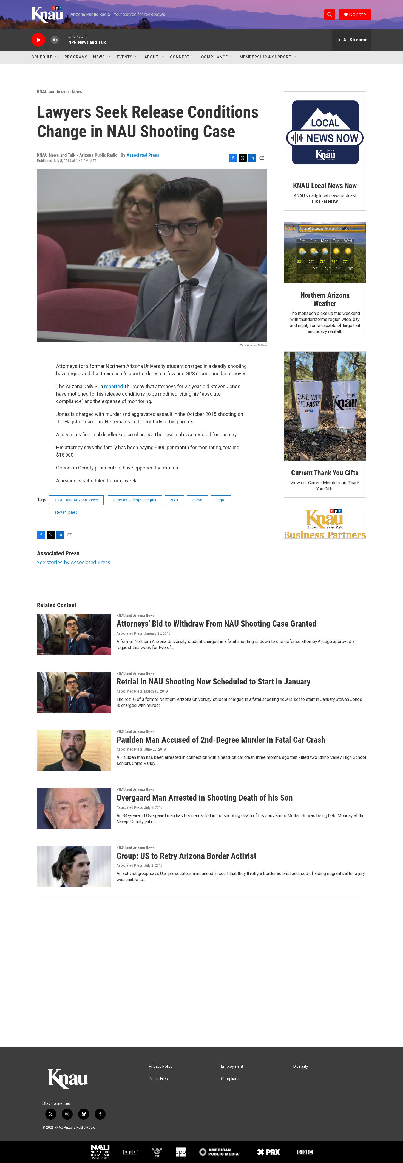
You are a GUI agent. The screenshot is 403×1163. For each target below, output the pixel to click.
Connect (179, 57)
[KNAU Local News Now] (325, 133)
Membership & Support (265, 57)
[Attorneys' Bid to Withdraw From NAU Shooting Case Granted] (74, 634)
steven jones (66, 512)
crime (197, 500)
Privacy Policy (160, 1066)
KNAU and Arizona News (59, 91)
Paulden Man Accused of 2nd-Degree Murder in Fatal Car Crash (221, 740)
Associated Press (143, 155)
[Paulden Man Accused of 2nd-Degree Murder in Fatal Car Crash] (74, 750)
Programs (76, 57)
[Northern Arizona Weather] (325, 252)
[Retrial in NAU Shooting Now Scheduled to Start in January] (74, 692)
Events (125, 57)
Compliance (214, 57)
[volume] (54, 40)
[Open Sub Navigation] (57, 57)
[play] (38, 40)
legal (221, 500)
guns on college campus (134, 500)
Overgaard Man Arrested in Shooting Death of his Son (205, 798)
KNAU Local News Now (325, 185)
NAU (174, 500)
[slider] (63, 40)
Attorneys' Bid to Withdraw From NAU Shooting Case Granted (216, 623)
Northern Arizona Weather (325, 299)
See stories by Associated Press (73, 562)
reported (113, 386)
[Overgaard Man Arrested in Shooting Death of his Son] (74, 808)
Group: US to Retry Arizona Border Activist (186, 856)
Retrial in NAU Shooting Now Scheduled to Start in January (213, 681)
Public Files (158, 1079)
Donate (357, 14)
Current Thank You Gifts (324, 473)
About (151, 57)
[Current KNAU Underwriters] (325, 523)
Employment (232, 1066)
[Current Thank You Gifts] (325, 406)
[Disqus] (201, 972)
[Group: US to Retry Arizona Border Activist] (74, 866)
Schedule (42, 57)
